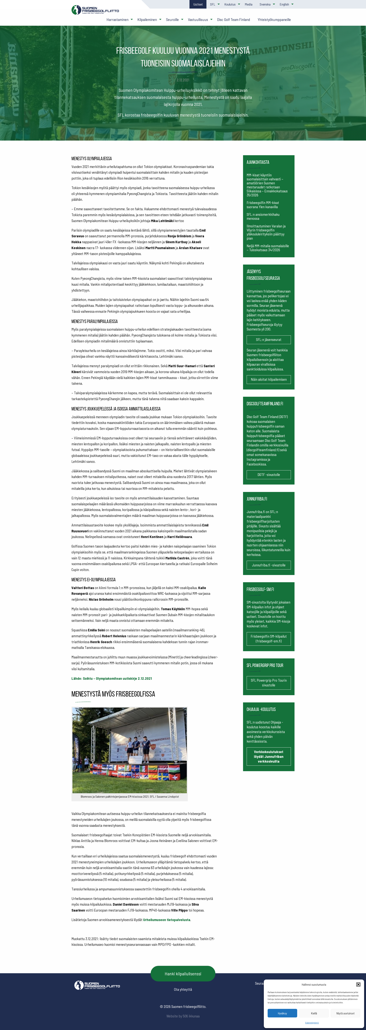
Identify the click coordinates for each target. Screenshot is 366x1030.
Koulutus (230, 4)
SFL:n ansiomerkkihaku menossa (263, 216)
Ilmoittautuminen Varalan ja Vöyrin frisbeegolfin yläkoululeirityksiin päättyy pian (266, 232)
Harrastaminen (117, 19)
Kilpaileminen (147, 19)
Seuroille (172, 19)
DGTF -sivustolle (269, 474)
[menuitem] (197, 4)
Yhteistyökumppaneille (274, 19)
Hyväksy (282, 1013)
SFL (212, 4)
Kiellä (314, 1013)
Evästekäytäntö (312, 1022)
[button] (358, 984)
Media (248, 4)
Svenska (265, 4)
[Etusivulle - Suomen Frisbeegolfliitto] (95, 12)
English (284, 4)
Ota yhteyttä (183, 989)
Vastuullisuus (198, 19)
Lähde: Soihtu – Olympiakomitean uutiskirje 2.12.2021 (111, 678)
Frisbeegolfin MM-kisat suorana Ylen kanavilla (263, 204)
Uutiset (198, 4)
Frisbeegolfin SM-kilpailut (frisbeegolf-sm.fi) (269, 638)
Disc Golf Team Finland (233, 19)
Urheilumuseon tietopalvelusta (166, 919)
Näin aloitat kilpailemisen (269, 379)
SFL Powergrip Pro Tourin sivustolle (269, 682)
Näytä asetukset (345, 1013)
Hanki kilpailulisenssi (183, 973)
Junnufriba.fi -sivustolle (269, 565)
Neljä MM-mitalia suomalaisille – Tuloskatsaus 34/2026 (268, 248)
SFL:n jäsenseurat (268, 339)
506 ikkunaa (191, 1016)
